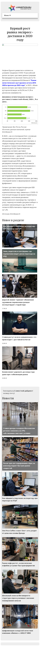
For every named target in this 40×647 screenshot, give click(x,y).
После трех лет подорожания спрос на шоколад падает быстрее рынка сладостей (19, 465)
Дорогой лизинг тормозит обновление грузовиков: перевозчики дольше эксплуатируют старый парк (18, 302)
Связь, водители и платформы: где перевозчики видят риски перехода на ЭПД (19, 253)
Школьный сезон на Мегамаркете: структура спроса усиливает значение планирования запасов (18, 598)
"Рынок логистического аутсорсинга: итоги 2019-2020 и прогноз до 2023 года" (19, 82)
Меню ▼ (7, 15)
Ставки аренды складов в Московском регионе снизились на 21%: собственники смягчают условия (19, 430)
